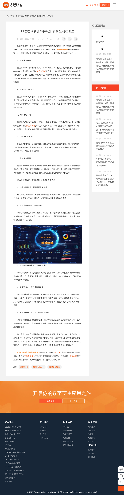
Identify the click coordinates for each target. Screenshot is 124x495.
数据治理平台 (10, 441)
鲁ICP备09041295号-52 (67, 492)
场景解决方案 (68, 445)
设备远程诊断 (10, 477)
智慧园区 (66, 437)
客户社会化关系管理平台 (14, 470)
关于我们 (44, 422)
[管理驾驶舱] (47, 227)
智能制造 (91, 427)
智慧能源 (91, 430)
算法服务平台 (10, 437)
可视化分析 (28, 356)
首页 (12, 16)
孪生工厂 (66, 427)
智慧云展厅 (67, 434)
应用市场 (91, 457)
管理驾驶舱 (41, 71)
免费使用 (50, 401)
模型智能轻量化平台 (12, 434)
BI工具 (57, 352)
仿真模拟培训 (68, 441)
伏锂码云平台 (32, 492)
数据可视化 (30, 125)
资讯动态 (19, 16)
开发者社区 (44, 437)
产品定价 (8, 481)
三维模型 (91, 453)
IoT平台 (8, 445)
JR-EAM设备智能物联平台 (15, 452)
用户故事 (43, 434)
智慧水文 (91, 434)
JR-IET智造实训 (11, 456)
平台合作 (73, 401)
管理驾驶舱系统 (54, 367)
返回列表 (98, 25)
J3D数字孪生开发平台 (13, 427)
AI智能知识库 (10, 448)
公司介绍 (43, 427)
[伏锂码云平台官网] (13, 5)
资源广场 (92, 444)
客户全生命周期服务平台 (14, 474)
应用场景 (67, 422)
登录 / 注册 (94, 5)
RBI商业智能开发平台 (13, 430)
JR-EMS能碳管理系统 (13, 463)
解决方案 (92, 422)
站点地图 (94, 492)
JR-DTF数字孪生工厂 (13, 459)
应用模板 (91, 449)
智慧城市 (73, 356)
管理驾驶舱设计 (38, 367)
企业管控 (91, 441)
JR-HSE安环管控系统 (13, 467)
